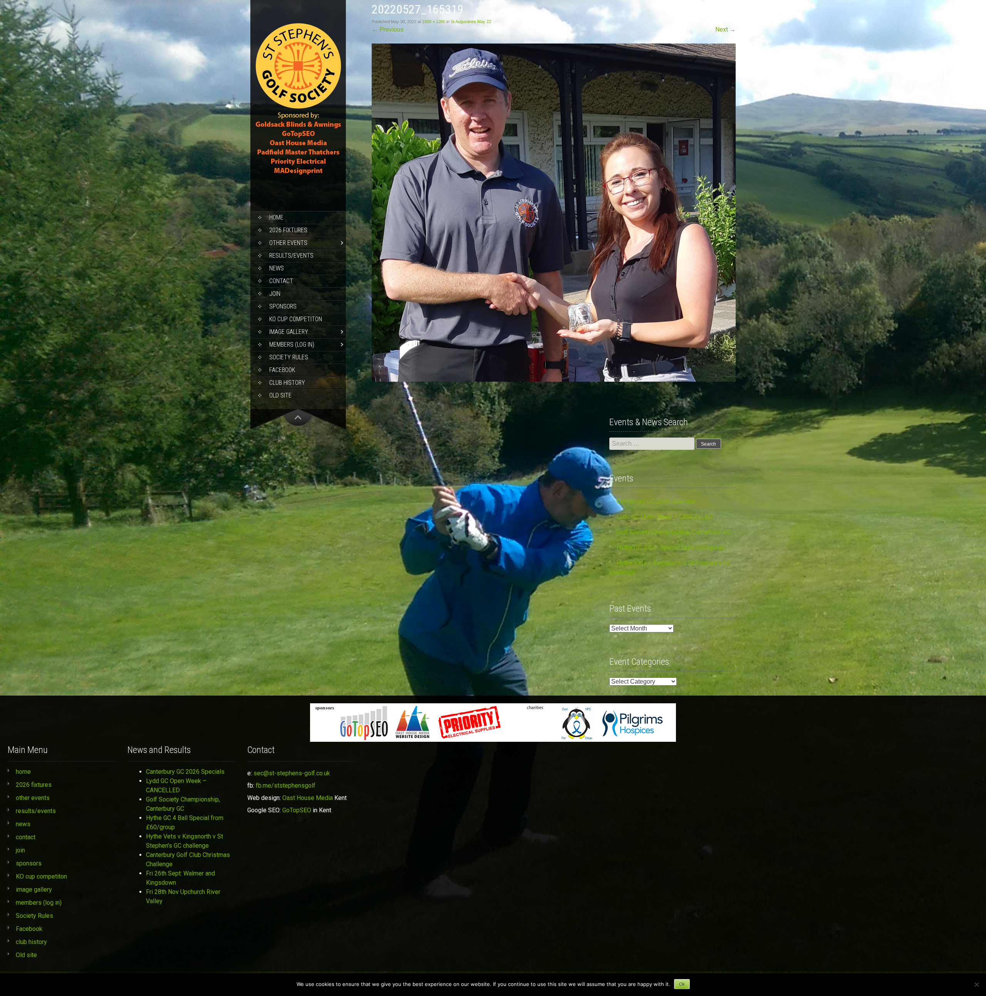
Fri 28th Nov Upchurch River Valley (183, 896)
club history (287, 382)
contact (281, 281)
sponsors (283, 306)
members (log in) (291, 344)
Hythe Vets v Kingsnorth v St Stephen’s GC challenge (184, 841)
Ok (682, 984)
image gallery (288, 331)
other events (288, 242)
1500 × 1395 (433, 21)
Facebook (282, 370)
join (274, 293)
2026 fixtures (288, 230)
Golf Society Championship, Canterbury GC (673, 532)
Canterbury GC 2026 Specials (656, 501)
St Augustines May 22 (471, 21)
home (276, 217)
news (276, 268)
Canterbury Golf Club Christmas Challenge (188, 859)
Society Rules (288, 357)
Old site (280, 395)
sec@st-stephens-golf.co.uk (291, 773)
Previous (388, 29)
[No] (976, 984)
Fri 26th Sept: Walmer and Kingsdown (180, 878)
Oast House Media (307, 797)
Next (725, 29)
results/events (291, 255)
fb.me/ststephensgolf (285, 785)
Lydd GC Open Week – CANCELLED (665, 516)
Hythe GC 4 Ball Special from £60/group (670, 547)
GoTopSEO (296, 810)
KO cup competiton (295, 319)
